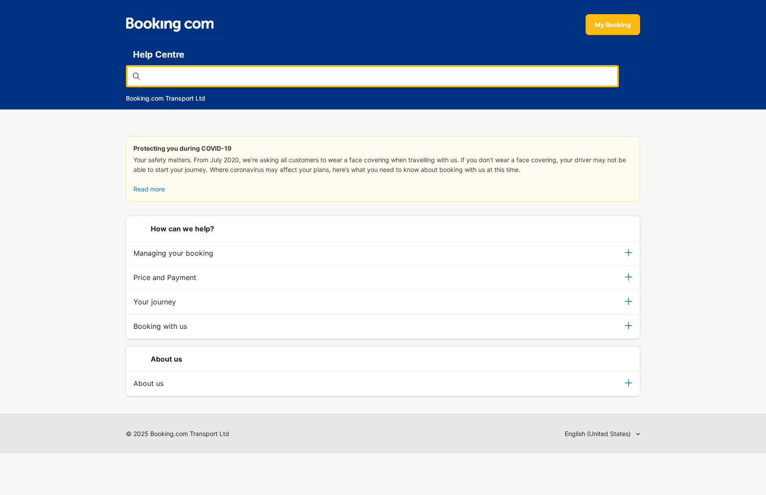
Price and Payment (164, 277)
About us (148, 383)
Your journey (154, 301)
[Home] (170, 25)
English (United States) (599, 433)
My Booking (613, 24)
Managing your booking (173, 253)
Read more (149, 189)
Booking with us (160, 326)
